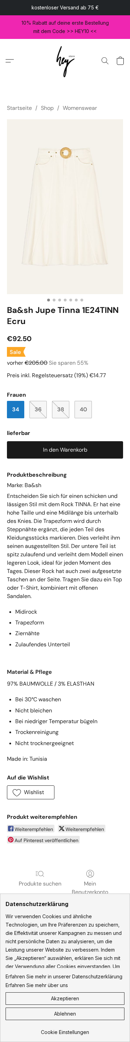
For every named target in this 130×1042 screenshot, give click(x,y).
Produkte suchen (40, 883)
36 (38, 409)
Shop (47, 108)
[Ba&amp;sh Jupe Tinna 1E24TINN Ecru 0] (65, 206)
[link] (65, 1029)
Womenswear (80, 108)
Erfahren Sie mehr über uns (37, 985)
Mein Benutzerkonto (90, 888)
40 (83, 409)
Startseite (19, 108)
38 (60, 409)
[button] (65, 60)
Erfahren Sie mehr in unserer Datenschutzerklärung (64, 976)
